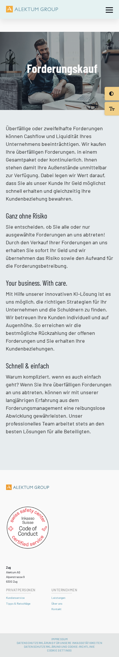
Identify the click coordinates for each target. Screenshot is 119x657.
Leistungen (58, 597)
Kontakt (56, 609)
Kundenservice (15, 597)
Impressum (59, 639)
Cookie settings (59, 650)
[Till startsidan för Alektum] (32, 9)
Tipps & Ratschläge (18, 603)
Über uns (56, 603)
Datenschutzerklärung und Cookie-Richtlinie (59, 646)
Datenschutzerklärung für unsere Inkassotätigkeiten (59, 643)
